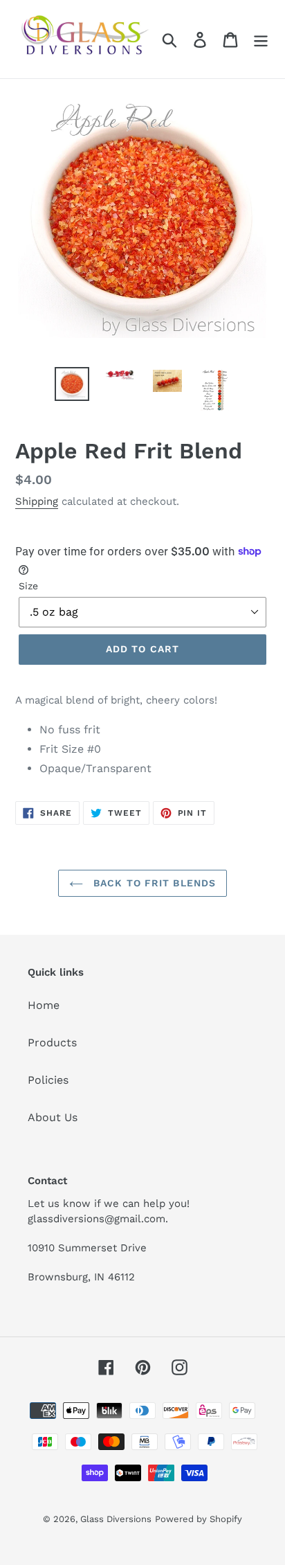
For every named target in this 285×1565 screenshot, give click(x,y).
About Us (52, 1117)
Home (43, 1005)
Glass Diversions (115, 1519)
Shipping (36, 501)
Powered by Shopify (198, 1519)
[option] (72, 384)
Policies (48, 1079)
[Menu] (261, 39)
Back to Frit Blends (153, 882)
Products (52, 1042)
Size (28, 585)
